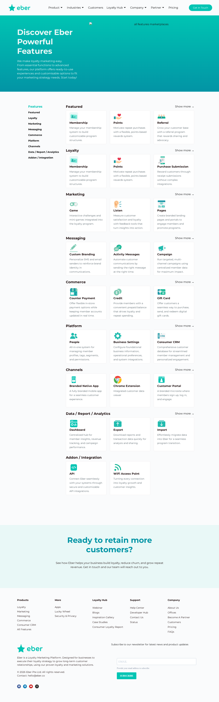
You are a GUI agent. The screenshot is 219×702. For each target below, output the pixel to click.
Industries (74, 7)
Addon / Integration (40, 157)
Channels (34, 146)
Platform (33, 140)
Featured (34, 112)
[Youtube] (31, 686)
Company (137, 7)
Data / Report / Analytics (43, 152)
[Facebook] (19, 686)
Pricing (173, 7)
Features (35, 106)
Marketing (34, 123)
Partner (156, 7)
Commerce (35, 135)
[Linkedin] (25, 686)
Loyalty (32, 118)
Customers (95, 7)
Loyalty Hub (115, 7)
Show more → (184, 106)
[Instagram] (37, 686)
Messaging (35, 129)
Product (54, 7)
